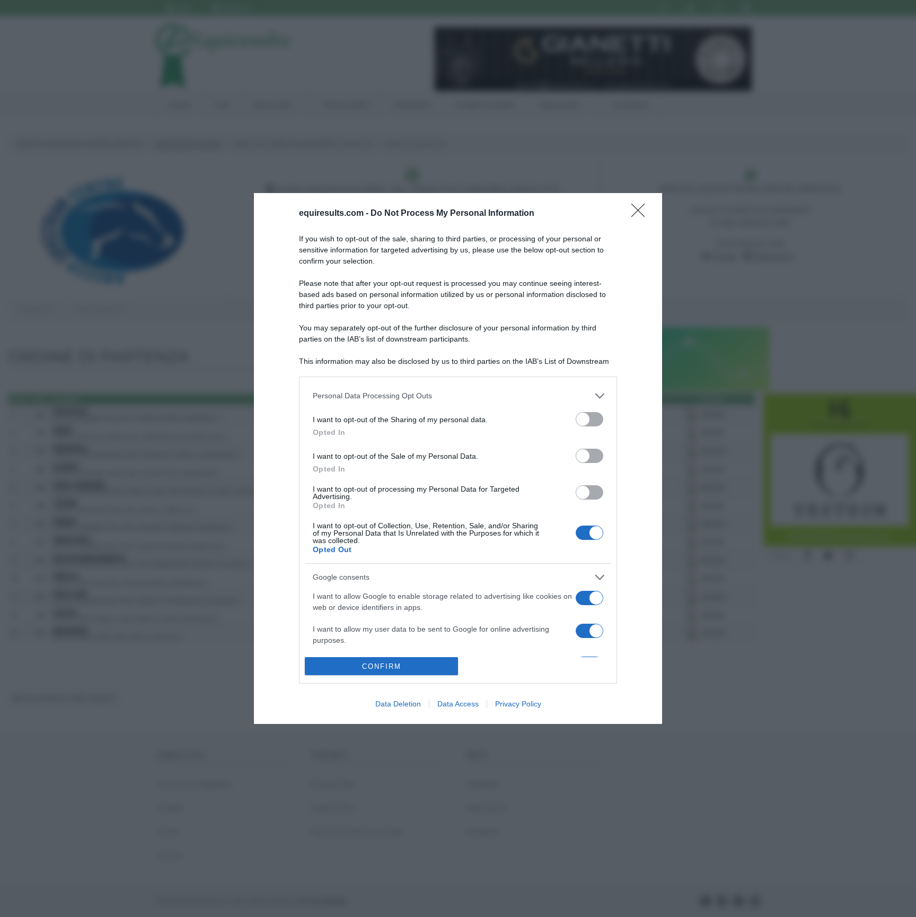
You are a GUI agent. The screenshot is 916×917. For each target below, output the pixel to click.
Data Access (458, 704)
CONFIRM (381, 666)
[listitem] (458, 395)
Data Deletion (398, 704)
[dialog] (458, 458)
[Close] (641, 214)
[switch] (589, 419)
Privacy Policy (518, 704)
